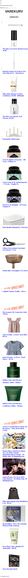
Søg (21, 25)
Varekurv (7, 576)
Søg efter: (2, 7)
